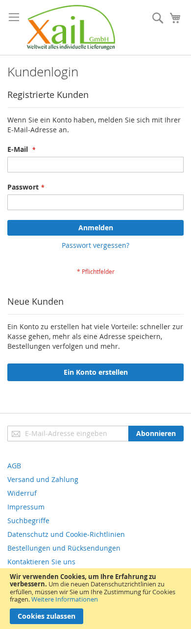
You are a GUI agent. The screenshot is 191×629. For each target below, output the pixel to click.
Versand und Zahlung (42, 479)
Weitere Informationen (64, 599)
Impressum (26, 506)
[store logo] (71, 27)
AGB (14, 465)
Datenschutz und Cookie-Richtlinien (66, 534)
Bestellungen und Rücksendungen (63, 548)
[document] (95, 598)
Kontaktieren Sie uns (41, 561)
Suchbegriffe (28, 520)
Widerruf (22, 493)
